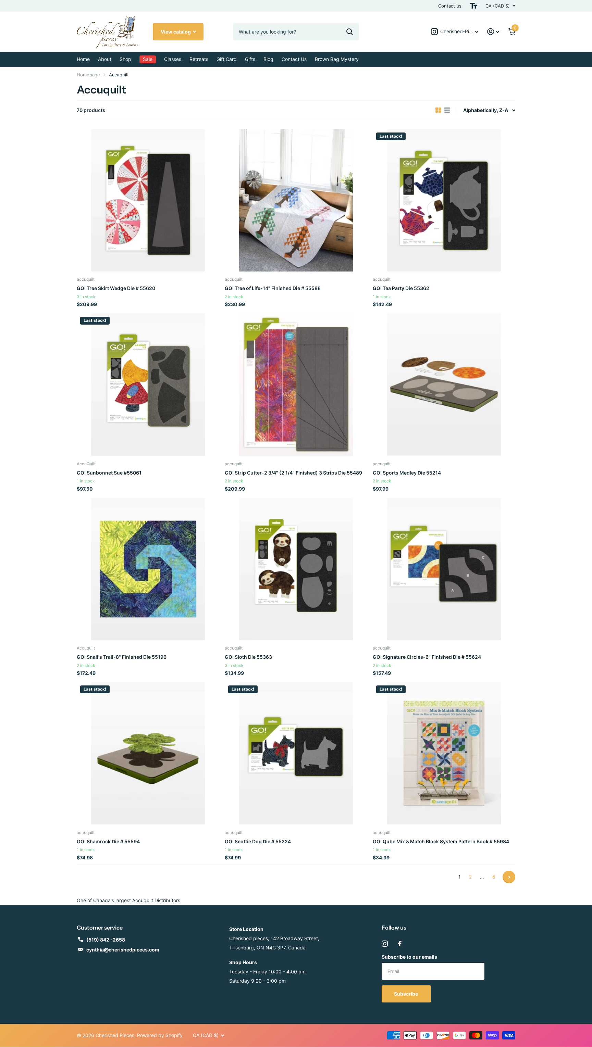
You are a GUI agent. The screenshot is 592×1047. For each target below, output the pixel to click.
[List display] (447, 110)
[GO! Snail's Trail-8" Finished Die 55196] (148, 569)
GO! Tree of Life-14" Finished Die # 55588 (273, 288)
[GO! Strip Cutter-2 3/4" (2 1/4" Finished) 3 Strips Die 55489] (296, 384)
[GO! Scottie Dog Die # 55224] (296, 753)
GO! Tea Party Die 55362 (401, 288)
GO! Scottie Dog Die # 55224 (258, 841)
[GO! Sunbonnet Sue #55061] (148, 384)
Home (83, 59)
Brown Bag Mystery (337, 59)
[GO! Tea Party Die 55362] (444, 200)
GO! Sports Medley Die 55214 (407, 473)
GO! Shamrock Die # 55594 (108, 841)
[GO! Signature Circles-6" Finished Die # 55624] (444, 569)
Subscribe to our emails (409, 957)
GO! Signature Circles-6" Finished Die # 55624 (427, 657)
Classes (172, 59)
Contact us (449, 6)
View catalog (176, 32)
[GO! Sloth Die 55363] (296, 569)
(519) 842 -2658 (105, 940)
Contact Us (294, 59)
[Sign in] (493, 31)
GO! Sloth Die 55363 (248, 657)
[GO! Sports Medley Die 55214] (444, 384)
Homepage (88, 74)
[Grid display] (438, 110)
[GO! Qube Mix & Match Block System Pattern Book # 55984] (444, 753)
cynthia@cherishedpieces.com (122, 950)
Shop (125, 59)
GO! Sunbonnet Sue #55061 (109, 473)
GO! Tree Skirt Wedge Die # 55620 (116, 288)
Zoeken (349, 31)
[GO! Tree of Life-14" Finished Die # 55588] (296, 200)
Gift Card (227, 59)
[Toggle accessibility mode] (473, 5)
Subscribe (406, 994)
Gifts (250, 59)
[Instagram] (385, 944)
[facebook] (400, 943)
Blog (268, 59)
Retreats (198, 59)
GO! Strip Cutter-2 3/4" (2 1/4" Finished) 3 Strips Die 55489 (293, 473)
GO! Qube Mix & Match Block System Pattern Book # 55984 (441, 841)
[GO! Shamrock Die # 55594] (148, 753)
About (104, 59)
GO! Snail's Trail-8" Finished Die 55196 (121, 657)
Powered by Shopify (160, 1035)
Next (509, 877)
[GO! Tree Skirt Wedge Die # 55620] (148, 200)
